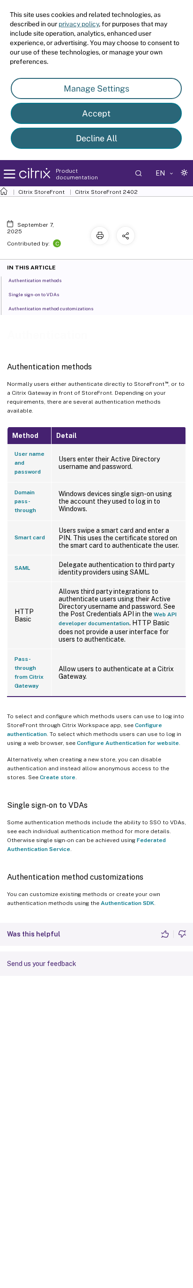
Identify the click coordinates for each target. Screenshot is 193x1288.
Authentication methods (34, 280)
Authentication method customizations (50, 308)
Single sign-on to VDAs (33, 294)
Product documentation (77, 174)
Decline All (96, 138)
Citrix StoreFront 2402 (106, 192)
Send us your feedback (41, 963)
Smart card (30, 537)
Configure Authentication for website (128, 743)
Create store (57, 777)
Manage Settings (96, 88)
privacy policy (79, 24)
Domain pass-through (25, 501)
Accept (96, 113)
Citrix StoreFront (41, 192)
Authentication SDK (127, 903)
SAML (22, 568)
